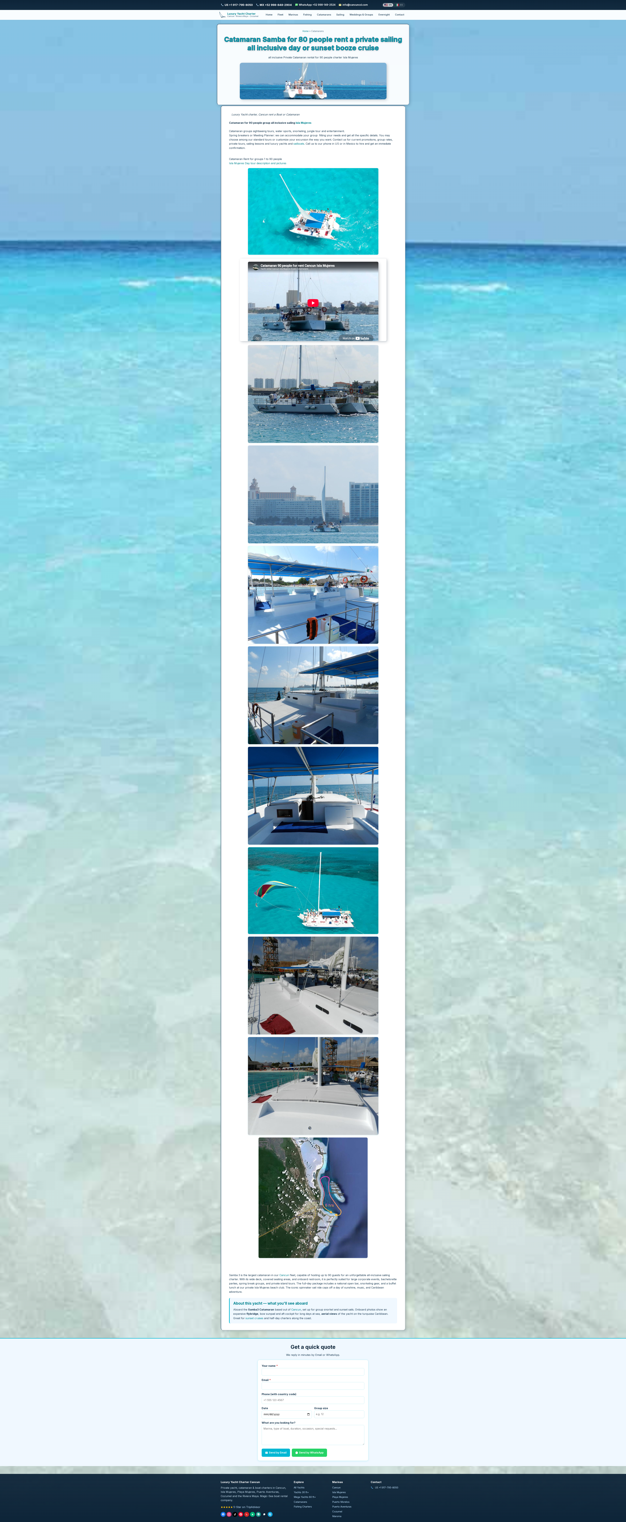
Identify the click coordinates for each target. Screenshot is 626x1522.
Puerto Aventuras (341, 1506)
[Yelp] (246, 1514)
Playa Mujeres (340, 1497)
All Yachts (299, 1487)
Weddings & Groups (361, 14)
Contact (399, 14)
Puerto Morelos (341, 1501)
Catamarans (324, 14)
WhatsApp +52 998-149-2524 (317, 4)
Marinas (293, 14)
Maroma (336, 1516)
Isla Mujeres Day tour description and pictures (257, 163)
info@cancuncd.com (355, 4)
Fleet (280, 14)
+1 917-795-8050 (388, 1487)
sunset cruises (254, 1318)
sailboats (298, 143)
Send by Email (278, 1452)
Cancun (284, 1275)
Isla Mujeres (303, 122)
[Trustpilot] (252, 1514)
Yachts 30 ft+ (301, 1492)
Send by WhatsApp (311, 1452)
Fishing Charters (303, 1506)
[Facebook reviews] (223, 1514)
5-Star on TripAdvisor (246, 1507)
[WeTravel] (270, 1514)
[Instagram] (229, 1514)
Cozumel (337, 1511)
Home (269, 14)
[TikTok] (234, 1514)
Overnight (384, 14)
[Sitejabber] (258, 1514)
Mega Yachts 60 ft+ (305, 1497)
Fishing (307, 14)
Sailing (340, 14)
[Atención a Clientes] (264, 1514)
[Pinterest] (240, 1514)
